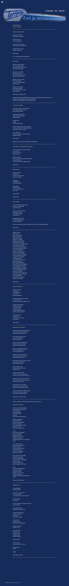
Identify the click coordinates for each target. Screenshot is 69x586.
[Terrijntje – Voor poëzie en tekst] (34, 15)
